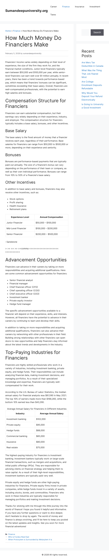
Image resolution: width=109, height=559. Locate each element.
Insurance (79, 6)
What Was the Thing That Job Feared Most (92, 73)
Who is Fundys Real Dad (18, 537)
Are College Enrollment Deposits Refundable (92, 85)
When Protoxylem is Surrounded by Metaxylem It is (30, 539)
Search (97, 32)
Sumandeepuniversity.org (26, 11)
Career (53, 6)
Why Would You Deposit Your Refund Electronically (92, 96)
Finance (66, 6)
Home (8, 31)
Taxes (53, 14)
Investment (95, 6)
